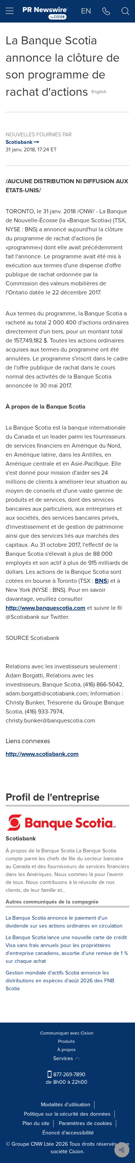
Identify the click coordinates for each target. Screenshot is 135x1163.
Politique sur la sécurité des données (67, 1114)
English (99, 91)
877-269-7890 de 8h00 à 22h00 (66, 1078)
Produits (66, 1041)
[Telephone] (106, 11)
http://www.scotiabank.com (42, 754)
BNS (101, 580)
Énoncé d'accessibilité (68, 1133)
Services (64, 1058)
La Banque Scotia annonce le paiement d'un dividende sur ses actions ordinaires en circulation (64, 922)
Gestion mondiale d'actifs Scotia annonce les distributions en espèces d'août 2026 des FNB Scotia (60, 981)
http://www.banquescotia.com (46, 607)
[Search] (125, 11)
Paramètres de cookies (85, 1123)
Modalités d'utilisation (65, 1105)
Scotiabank (21, 838)
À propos (66, 1049)
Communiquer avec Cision (66, 1033)
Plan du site (36, 1123)
